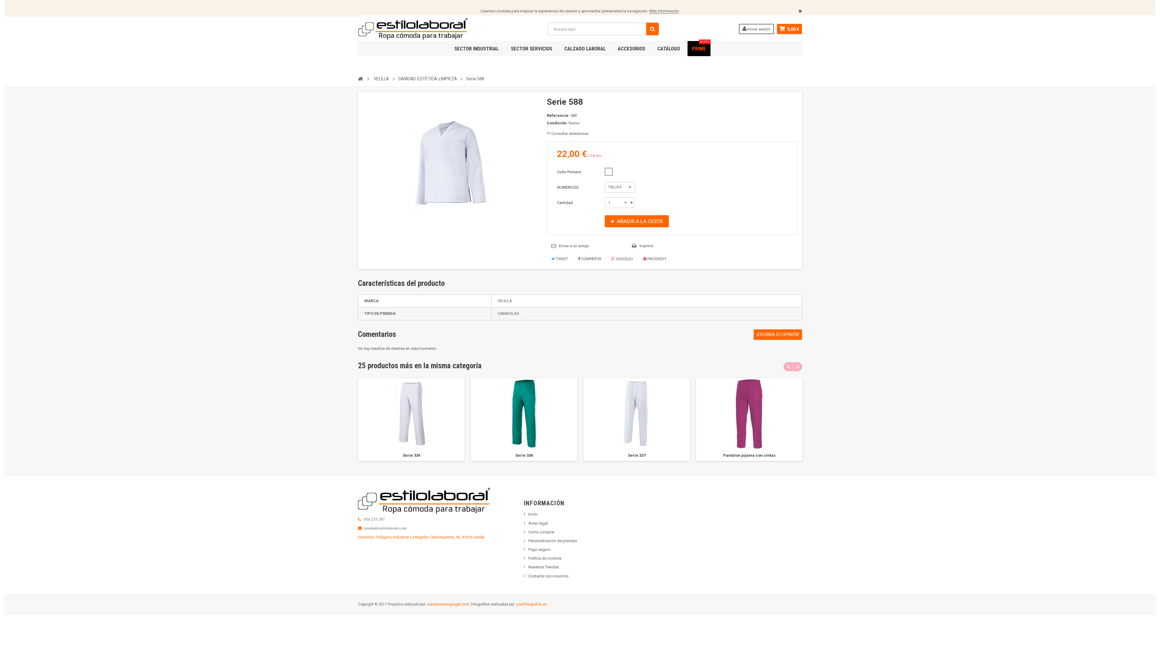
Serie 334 (411, 455)
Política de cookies (545, 558)
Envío (533, 514)
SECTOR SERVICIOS (531, 49)
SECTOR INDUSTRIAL (476, 49)
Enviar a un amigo (574, 246)
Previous (788, 366)
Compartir (590, 259)
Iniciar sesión (758, 29)
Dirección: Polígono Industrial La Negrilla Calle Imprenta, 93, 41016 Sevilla (421, 537)
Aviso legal (538, 523)
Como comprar (541, 532)
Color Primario (569, 172)
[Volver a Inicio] (360, 78)
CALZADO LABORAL (585, 49)
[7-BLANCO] (608, 171)
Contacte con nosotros (548, 576)
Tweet (561, 259)
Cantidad (565, 202)
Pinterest (656, 259)
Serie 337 (637, 455)
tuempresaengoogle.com (448, 604)
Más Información (664, 11)
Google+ (624, 259)
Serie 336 (524, 455)
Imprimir (647, 246)
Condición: (557, 123)
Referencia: (558, 115)
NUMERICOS (568, 187)
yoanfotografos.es (531, 604)
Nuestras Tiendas (543, 567)
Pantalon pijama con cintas (749, 455)
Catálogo (668, 49)
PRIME (701, 46)
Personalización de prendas (552, 541)
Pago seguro (539, 549)
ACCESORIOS (631, 49)
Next (797, 366)
